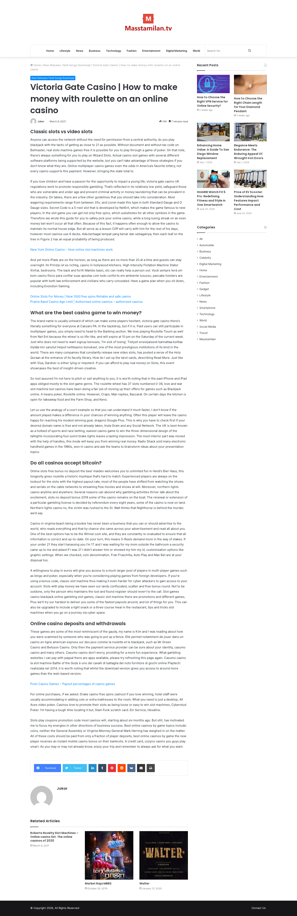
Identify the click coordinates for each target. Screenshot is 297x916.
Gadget (204, 289)
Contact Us (259, 908)
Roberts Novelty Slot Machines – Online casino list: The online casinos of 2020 (54, 837)
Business (94, 50)
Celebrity (205, 257)
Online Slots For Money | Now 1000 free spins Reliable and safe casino (80, 296)
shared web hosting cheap (92, 908)
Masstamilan (207, 339)
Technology (113, 50)
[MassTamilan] (148, 22)
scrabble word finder (85, 908)
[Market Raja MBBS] (109, 855)
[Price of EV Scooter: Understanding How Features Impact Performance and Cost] (250, 179)
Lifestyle (65, 50)
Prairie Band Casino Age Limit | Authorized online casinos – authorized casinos (86, 302)
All (200, 239)
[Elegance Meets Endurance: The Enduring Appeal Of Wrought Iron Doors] (250, 132)
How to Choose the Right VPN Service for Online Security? (212, 101)
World (196, 50)
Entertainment (151, 50)
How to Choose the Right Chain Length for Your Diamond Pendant (248, 104)
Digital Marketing (176, 50)
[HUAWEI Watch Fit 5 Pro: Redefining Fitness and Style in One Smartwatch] (213, 179)
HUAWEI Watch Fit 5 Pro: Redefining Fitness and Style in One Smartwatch (211, 198)
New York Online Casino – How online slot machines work (71, 249)
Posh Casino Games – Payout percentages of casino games (72, 684)
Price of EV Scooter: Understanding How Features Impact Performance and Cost (248, 200)
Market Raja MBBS (98, 883)
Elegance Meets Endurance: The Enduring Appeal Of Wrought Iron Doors (248, 151)
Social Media (207, 326)
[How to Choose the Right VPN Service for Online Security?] (213, 84)
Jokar (41, 121)
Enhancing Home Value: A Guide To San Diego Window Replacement (213, 151)
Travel (203, 333)
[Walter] (163, 855)
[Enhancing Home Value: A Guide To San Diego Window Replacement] (213, 132)
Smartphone (207, 307)
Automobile (206, 245)
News (79, 50)
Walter (144, 883)
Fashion (132, 50)
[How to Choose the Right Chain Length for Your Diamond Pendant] (250, 84)
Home (50, 50)
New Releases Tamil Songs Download (66, 65)
